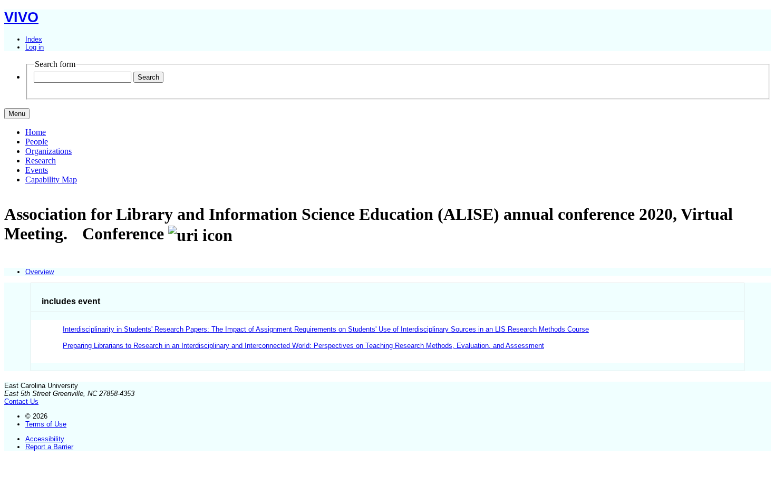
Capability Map (51, 179)
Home (35, 132)
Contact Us (21, 401)
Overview (39, 272)
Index (33, 39)
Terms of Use (45, 424)
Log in (34, 47)
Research (40, 160)
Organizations (48, 151)
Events (36, 170)
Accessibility (44, 439)
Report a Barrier (49, 447)
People (36, 141)
